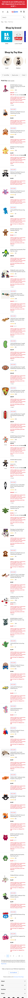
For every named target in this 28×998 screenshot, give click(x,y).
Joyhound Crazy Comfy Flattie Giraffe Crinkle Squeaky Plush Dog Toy (17, 320)
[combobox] (13, 17)
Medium (18, 68)
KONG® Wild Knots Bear (16, 459)
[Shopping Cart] (24, 12)
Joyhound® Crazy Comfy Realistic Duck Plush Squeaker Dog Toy (17, 295)
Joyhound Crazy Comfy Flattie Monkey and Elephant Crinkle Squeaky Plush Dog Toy (17, 576)
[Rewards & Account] (7, 12)
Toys (6, 22)
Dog (2, 22)
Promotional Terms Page (19, 976)
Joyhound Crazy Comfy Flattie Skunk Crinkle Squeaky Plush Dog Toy (17, 486)
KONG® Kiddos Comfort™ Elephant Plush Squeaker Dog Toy (17, 620)
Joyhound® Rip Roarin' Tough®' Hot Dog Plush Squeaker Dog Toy (17, 415)
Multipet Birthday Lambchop (17, 875)
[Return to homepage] (15, 12)
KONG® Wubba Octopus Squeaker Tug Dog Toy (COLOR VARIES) (17, 86)
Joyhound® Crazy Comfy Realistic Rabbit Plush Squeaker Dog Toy (17, 754)
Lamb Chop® (18, 43)
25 (19, 956)
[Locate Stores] (21, 12)
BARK (6, 43)
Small (6, 68)
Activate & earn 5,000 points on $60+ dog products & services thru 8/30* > (13, 4)
